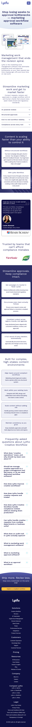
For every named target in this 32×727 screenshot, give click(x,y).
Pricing (16, 652)
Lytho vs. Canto (16, 693)
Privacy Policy (16, 707)
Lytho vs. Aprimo (16, 688)
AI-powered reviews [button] (9, 110)
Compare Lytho (16, 686)
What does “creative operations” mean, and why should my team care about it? (14, 456)
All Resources (16, 659)
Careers (16, 679)
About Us (16, 677)
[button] (16, 589)
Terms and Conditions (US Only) (16, 710)
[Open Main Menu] (29, 3)
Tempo (16, 626)
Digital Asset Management (16, 618)
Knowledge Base (16, 643)
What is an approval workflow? (12, 563)
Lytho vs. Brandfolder (16, 690)
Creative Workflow (16, 611)
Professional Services (16, 628)
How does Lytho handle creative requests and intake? (13, 495)
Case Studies (16, 662)
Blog (16, 667)
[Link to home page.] (5, 3)
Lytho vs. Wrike (16, 697)
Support (16, 645)
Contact (16, 681)
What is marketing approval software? (12, 554)
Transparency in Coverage (16, 717)
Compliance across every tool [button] (12, 124)
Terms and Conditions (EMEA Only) (16, 712)
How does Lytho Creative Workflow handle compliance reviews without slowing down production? (14, 509)
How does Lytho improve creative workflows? (14, 485)
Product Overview (16, 633)
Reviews (16, 614)
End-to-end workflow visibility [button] (13, 120)
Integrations (16, 630)
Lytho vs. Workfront (16, 695)
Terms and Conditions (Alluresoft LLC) (16, 715)
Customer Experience (16, 640)
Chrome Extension (16, 621)
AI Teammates (16, 616)
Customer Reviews (16, 648)
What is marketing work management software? (14, 544)
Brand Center (16, 623)
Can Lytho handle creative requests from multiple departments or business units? (14, 523)
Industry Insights (16, 664)
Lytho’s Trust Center (16, 705)
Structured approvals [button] (9, 115)
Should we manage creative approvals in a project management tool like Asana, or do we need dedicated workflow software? (14, 471)
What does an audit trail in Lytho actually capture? (14, 535)
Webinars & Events (16, 669)
